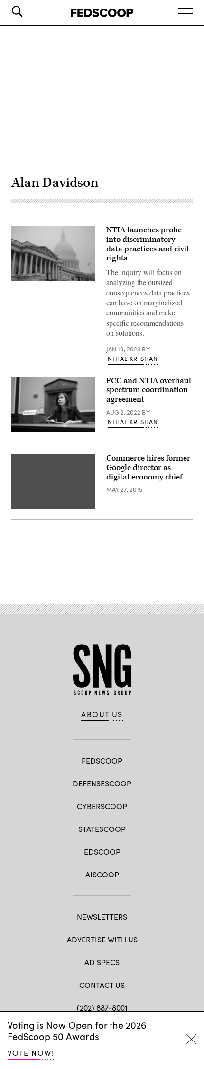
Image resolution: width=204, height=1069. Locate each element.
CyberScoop (102, 806)
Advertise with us (102, 939)
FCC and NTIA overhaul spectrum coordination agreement (148, 390)
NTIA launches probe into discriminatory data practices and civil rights (147, 244)
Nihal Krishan (133, 358)
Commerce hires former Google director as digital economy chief (148, 467)
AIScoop (102, 874)
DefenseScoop (102, 783)
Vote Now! (31, 1053)
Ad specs (102, 962)
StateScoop (102, 829)
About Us (102, 714)
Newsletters (102, 917)
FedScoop (102, 760)
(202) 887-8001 (102, 1008)
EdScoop (102, 852)
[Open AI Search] (30, 11)
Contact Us (102, 985)
